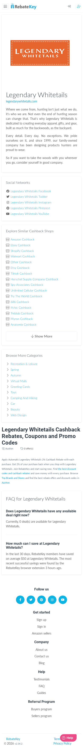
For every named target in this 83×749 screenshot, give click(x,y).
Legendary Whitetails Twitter (29, 196)
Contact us (41, 656)
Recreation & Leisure (24, 364)
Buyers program (41, 709)
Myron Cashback (22, 319)
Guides (41, 693)
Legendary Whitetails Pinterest (30, 208)
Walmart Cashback (23, 256)
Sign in (41, 626)
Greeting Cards (20, 387)
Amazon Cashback (22, 239)
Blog (41, 663)
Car (13, 403)
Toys (13, 392)
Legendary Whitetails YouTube (30, 214)
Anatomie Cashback (23, 324)
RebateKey (13, 739)
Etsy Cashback (20, 268)
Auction (9, 448)
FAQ (41, 686)
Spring (15, 369)
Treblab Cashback (22, 313)
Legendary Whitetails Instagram (31, 202)
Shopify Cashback (22, 251)
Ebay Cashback (20, 245)
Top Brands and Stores (13, 478)
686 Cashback (20, 302)
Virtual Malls (19, 381)
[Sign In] (72, 6)
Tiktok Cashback (21, 273)
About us (41, 649)
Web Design (18, 415)
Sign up (41, 620)
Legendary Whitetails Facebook (31, 191)
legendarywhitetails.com (21, 101)
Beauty (15, 409)
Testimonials (42, 679)
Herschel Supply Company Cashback (34, 279)
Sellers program (41, 716)
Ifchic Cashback (21, 307)
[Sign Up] (79, 6)
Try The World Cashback (26, 296)
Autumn (16, 375)
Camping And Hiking (24, 398)
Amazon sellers (41, 633)
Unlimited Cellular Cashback (29, 290)
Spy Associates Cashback (27, 284)
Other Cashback (21, 262)
